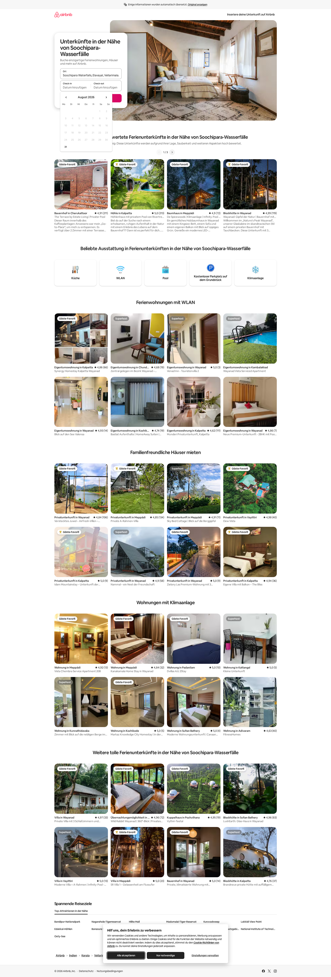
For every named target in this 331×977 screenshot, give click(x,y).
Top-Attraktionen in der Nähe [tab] (71, 911)
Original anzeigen (197, 4)
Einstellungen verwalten (205, 955)
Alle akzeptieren (126, 955)
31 (65, 146)
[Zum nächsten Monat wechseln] (106, 97)
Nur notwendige (165, 955)
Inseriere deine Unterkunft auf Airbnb (251, 14)
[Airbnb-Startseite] (63, 14)
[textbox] (75, 87)
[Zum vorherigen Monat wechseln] (66, 97)
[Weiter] (172, 152)
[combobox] (91, 75)
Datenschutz (86, 971)
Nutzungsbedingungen (110, 971)
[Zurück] (159, 152)
